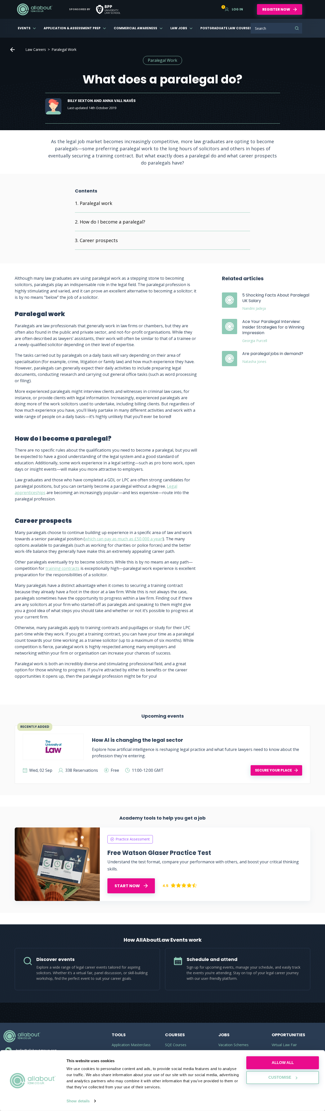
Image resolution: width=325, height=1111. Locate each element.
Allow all (283, 1062)
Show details (78, 1101)
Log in (234, 9)
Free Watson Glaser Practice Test (159, 853)
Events (24, 28)
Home (12, 49)
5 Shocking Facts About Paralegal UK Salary (275, 298)
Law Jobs (178, 28)
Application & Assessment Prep (72, 28)
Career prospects (99, 240)
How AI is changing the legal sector (137, 740)
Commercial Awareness (135, 28)
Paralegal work (96, 203)
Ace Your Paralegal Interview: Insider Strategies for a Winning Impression (273, 327)
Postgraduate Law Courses (226, 28)
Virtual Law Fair (284, 1044)
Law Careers (35, 49)
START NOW (128, 886)
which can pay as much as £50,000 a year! (124, 539)
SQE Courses (175, 1044)
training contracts (62, 568)
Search (296, 28)
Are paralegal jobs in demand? (272, 354)
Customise (279, 1077)
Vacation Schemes (233, 1044)
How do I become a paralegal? (113, 222)
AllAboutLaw (34, 9)
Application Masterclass (131, 1044)
